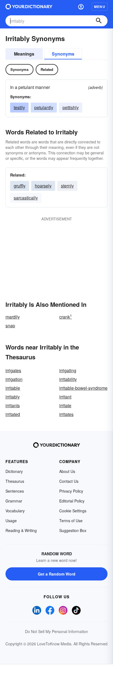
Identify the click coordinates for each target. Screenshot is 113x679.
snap (10, 325)
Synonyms (63, 54)
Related (47, 69)
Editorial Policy (71, 501)
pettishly (71, 107)
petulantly (43, 107)
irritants (12, 405)
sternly (67, 186)
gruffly (20, 186)
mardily (12, 317)
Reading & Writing (21, 530)
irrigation (13, 379)
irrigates (13, 370)
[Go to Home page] (28, 6)
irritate (65, 405)
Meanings (24, 54)
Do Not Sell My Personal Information (56, 631)
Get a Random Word (56, 574)
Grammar (13, 501)
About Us (67, 471)
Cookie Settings (72, 510)
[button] (81, 6)
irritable (12, 388)
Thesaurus (14, 481)
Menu (99, 6)
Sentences (14, 491)
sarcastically (26, 198)
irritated (12, 414)
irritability (68, 379)
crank (65, 317)
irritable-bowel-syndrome (83, 388)
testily (19, 107)
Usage (11, 520)
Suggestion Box (72, 530)
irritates (66, 414)
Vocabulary (15, 510)
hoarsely (43, 186)
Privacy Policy (71, 491)
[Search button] (99, 21)
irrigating (67, 370)
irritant (65, 397)
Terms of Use (71, 520)
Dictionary (14, 471)
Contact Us (68, 481)
